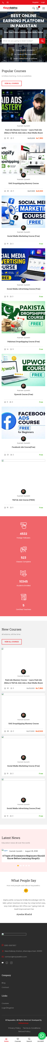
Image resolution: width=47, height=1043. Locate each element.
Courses (5, 1003)
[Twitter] (2, 963)
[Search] (42, 41)
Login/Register (8, 1008)
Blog (3, 983)
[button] (18, 865)
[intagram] (11, 963)
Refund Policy (24, 1031)
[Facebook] (7, 963)
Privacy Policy (14, 1028)
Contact (5, 987)
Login (43, 2)
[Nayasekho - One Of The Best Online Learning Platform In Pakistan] (10, 8)
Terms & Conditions (31, 1028)
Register (36, 2)
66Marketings (23, 1023)
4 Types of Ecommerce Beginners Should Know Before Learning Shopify (23, 857)
